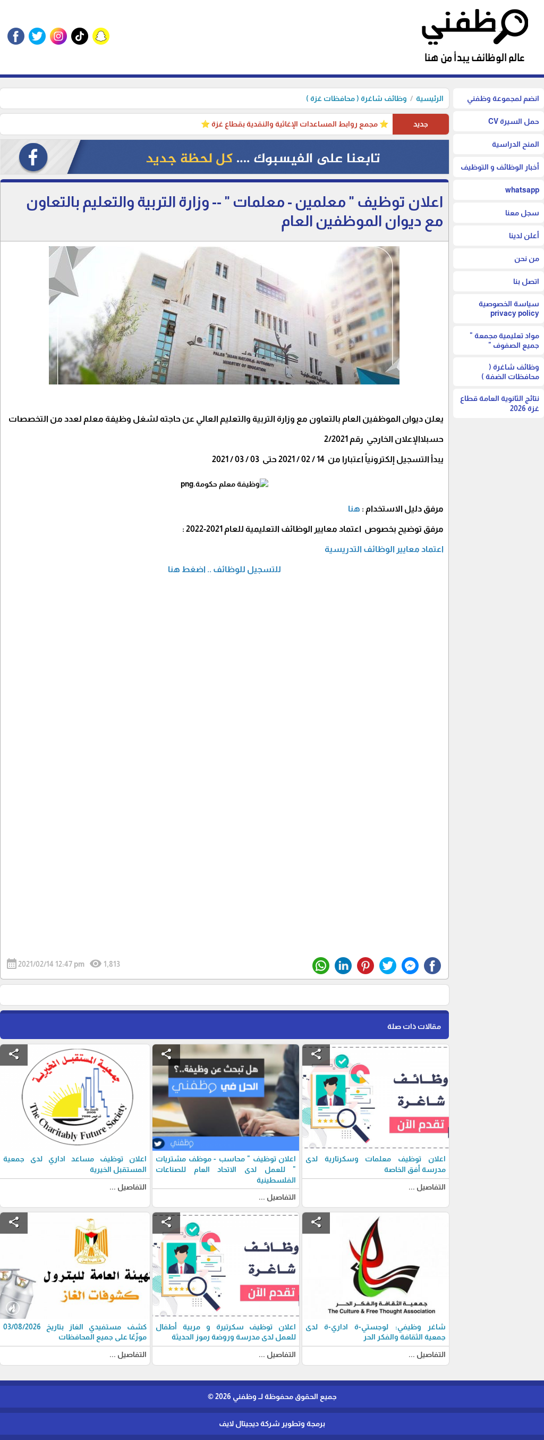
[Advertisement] (224, 716)
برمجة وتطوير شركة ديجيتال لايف (272, 1423)
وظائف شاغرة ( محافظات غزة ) (356, 98)
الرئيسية (430, 98)
